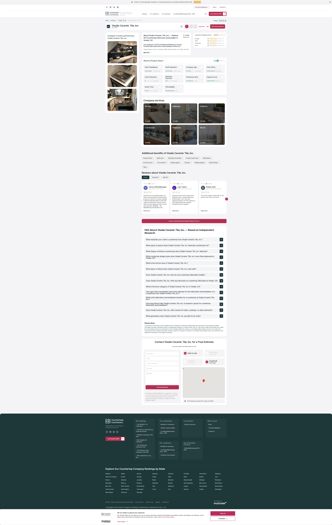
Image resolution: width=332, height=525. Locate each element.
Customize (222, 518)
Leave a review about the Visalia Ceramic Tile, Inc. (184, 221)
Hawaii (154, 477)
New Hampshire (188, 483)
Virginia (201, 489)
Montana (139, 483)
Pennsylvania (203, 486)
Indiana (201, 477)
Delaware (217, 473)
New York (108, 486)
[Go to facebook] (106, 7)
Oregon (186, 486)
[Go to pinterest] (117, 7)
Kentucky (123, 480)
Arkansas (155, 473)
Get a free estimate (218, 26)
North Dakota (140, 486)
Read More (197, 2)
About (214, 7)
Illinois (185, 477)
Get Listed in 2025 (216, 14)
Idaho (169, 477)
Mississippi (108, 483)
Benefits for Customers (167, 446)
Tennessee (140, 489)
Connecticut (202, 473)
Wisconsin (124, 492)
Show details (121, 521)
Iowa (216, 477)
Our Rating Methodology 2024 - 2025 (184, 14)
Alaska (123, 473)
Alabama (107, 473)
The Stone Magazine (201, 7)
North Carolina (125, 486)
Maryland (170, 480)
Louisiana (139, 480)
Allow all (222, 513)
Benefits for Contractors (167, 424)
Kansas (107, 480)
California (170, 473)
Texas (154, 489)
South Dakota (125, 489)
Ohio (153, 486)
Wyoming (139, 492)
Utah (169, 489)
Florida (123, 477)
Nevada (170, 483)
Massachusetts (188, 480)
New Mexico (218, 483)
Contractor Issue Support (168, 455)
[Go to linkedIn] (114, 7)
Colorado (186, 473)
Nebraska (155, 483)
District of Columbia (110, 477)
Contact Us (222, 7)
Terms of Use (149, 502)
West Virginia (109, 492)
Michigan (201, 480)
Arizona (139, 473)
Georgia (139, 477)
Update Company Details (168, 428)
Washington (218, 489)
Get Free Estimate (162, 387)
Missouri (123, 483)
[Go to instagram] (110, 7)
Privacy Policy (158, 395)
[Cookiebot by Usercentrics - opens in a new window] (106, 521)
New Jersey (202, 483)
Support (157, 502)
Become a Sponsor (190, 424)
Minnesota (218, 480)
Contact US (165, 502)
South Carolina (109, 489)
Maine (154, 480)
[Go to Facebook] (186, 26)
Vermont (186, 489)
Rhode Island (218, 486)
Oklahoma (171, 486)
